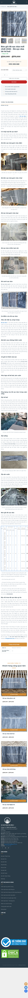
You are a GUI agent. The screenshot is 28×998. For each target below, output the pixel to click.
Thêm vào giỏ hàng (14, 78)
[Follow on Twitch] (8, 848)
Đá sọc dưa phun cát (9, 698)
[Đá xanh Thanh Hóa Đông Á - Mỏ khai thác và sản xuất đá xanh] (14, 2)
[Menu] (2, 2)
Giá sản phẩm (4, 69)
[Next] (25, 23)
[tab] (14, 102)
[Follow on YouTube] (5, 848)
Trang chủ (4, 6)
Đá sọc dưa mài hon (9, 733)
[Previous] (3, 23)
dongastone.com (10, 638)
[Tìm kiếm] (26, 2)
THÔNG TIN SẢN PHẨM (7, 102)
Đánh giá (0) (4, 105)
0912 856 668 (14, 64)
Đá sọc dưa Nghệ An (9, 804)
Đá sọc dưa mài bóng (9, 769)
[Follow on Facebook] (2, 848)
